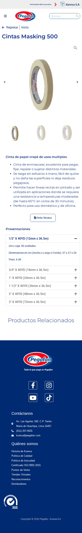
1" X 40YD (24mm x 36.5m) (27, 278)
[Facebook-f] (33, 385)
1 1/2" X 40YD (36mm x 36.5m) (30, 286)
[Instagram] (49, 385)
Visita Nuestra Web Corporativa (40, 4)
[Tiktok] (49, 397)
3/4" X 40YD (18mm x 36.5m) (29, 270)
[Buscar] (77, 16)
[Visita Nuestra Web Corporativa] (55, 5)
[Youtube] (33, 397)
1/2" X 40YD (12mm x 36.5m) (29, 238)
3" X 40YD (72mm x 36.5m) (27, 302)
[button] (5, 16)
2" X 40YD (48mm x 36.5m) (27, 294)
